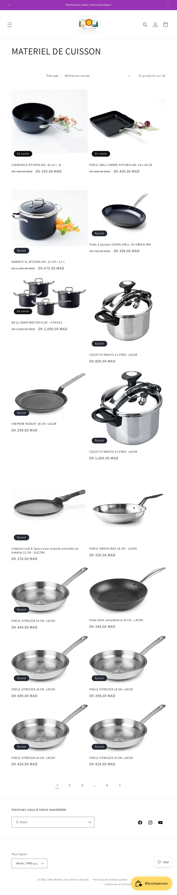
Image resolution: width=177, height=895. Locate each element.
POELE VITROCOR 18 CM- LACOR (111, 689)
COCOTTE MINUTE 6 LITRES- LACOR (113, 452)
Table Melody (55, 879)
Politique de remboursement (110, 879)
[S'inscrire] (89, 822)
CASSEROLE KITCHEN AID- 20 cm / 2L (37, 165)
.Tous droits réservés (76, 879)
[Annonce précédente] (9, 5)
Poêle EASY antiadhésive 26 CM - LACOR (116, 620)
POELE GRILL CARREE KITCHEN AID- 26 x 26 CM (120, 165)
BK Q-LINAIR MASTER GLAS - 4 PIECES (37, 322)
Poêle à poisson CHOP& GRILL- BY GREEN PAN (120, 244)
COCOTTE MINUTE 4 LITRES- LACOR (113, 355)
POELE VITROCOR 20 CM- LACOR (111, 758)
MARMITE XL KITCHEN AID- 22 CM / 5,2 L (38, 262)
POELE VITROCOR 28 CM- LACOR (33, 689)
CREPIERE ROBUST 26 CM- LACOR (34, 424)
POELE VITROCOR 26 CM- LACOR (33, 758)
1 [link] (57, 785)
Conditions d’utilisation (119, 884)
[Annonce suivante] (168, 5)
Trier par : (53, 76)
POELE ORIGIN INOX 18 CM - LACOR (113, 549)
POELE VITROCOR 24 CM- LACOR (33, 621)
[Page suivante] (120, 785)
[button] (10, 25)
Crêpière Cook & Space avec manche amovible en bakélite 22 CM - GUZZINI (45, 550)
